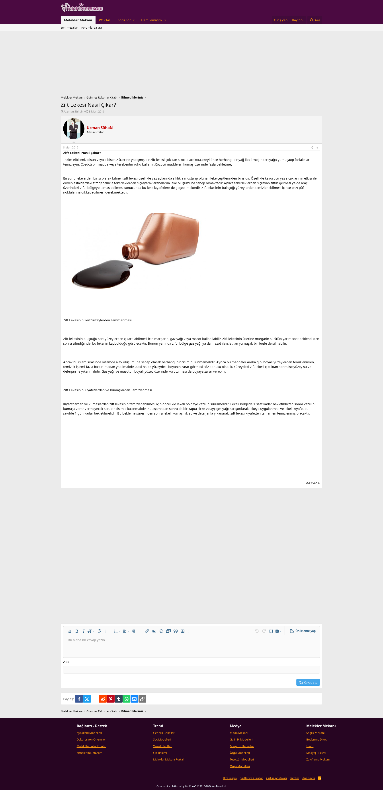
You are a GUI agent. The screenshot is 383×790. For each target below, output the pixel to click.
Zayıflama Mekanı (318, 759)
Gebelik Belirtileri (164, 733)
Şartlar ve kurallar (251, 778)
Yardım (294, 778)
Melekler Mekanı (78, 20)
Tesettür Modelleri (242, 759)
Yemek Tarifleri (162, 746)
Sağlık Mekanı (315, 733)
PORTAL (105, 20)
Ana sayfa (308, 778)
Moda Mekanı (239, 733)
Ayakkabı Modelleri (89, 733)
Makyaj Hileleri (316, 753)
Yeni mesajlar (69, 28)
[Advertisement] (191, 64)
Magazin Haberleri (242, 746)
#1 (318, 147)
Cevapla (314, 483)
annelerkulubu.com (89, 753)
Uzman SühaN (73, 111)
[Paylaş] (312, 147)
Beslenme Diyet (316, 739)
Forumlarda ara (91, 28)
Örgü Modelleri (240, 753)
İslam (309, 746)
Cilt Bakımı (160, 753)
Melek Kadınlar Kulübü (91, 746)
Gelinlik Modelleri (241, 739)
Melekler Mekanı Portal (168, 759)
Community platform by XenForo (191, 786)
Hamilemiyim (151, 20)
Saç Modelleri (162, 739)
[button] (126, 20)
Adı (65, 661)
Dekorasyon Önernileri (91, 739)
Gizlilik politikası (276, 778)
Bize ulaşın (230, 778)
